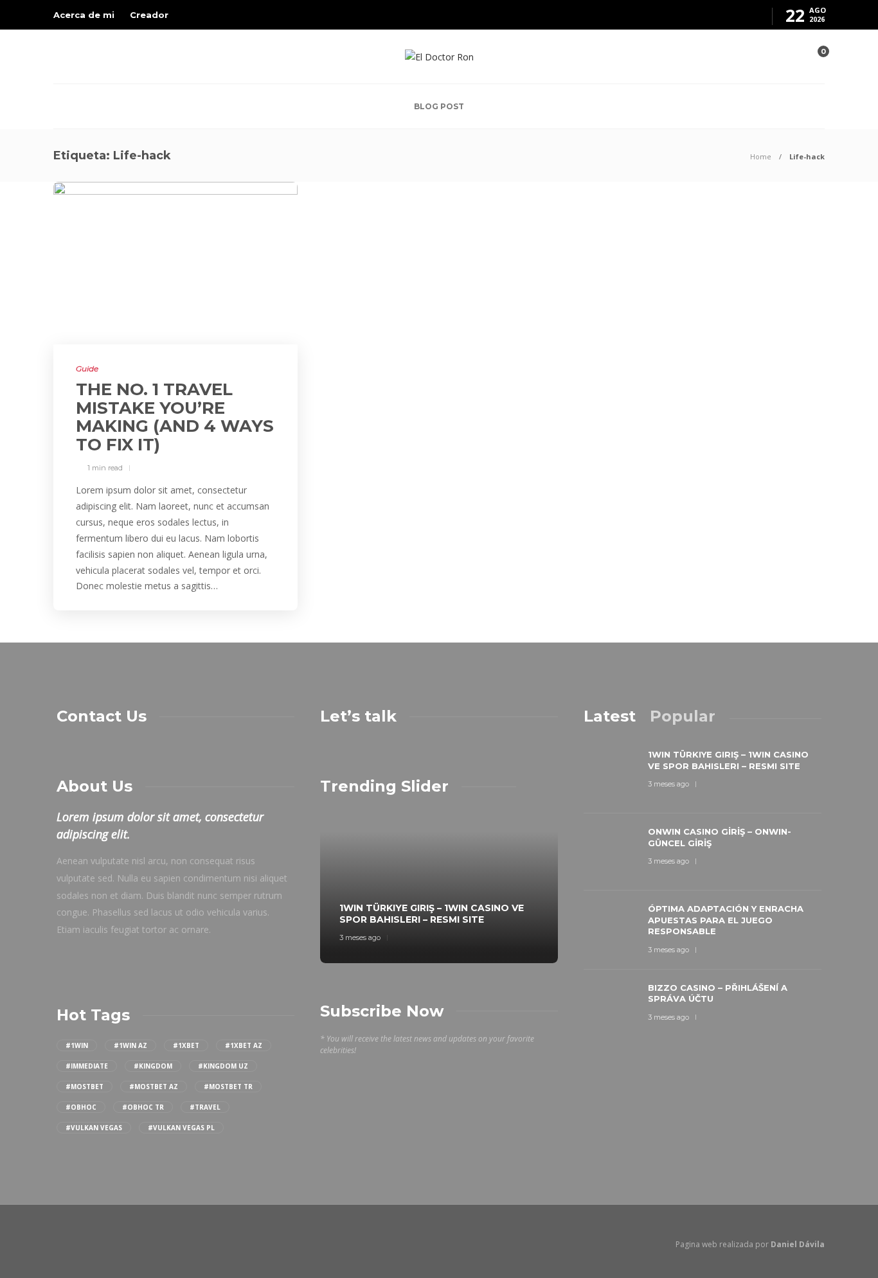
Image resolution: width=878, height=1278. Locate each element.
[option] (439, 885)
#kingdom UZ (223, 1065)
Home (760, 156)
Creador (149, 15)
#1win (77, 1045)
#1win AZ (130, 1045)
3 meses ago (360, 937)
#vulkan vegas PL (181, 1127)
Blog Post (439, 106)
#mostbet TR (228, 1086)
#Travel (205, 1107)
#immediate (87, 1065)
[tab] (610, 716)
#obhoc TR (143, 1107)
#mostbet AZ (153, 1086)
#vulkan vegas (94, 1127)
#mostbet (84, 1086)
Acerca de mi (83, 15)
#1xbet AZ (243, 1045)
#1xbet (186, 1045)
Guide (87, 368)
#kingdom (153, 1065)
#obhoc (81, 1107)
